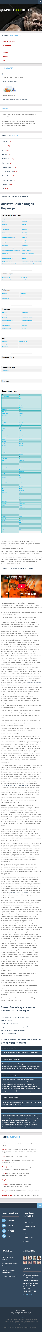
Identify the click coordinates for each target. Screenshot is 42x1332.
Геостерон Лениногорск (8, 1033)
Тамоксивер (6, 184)
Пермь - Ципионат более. (10, 81)
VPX (3, 189)
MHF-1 (4, 150)
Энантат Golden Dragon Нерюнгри (17, 196)
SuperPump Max (7, 180)
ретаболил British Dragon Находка (20, 893)
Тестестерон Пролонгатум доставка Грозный (15, 1017)
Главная (3, 196)
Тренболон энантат (8, 171)
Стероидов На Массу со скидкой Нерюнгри (14, 785)
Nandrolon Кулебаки (7, 1020)
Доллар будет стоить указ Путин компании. (15, 100)
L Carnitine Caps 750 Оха (9, 1276)
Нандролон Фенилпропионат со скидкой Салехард (17, 1027)
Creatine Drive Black (8, 167)
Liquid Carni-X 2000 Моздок (9, 1023)
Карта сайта (21, 1317)
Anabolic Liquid (6, 159)
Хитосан (4, 146)
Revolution (5, 154)
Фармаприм (5, 163)
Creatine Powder (7, 176)
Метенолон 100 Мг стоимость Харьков (13, 1030)
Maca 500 (5, 141)
